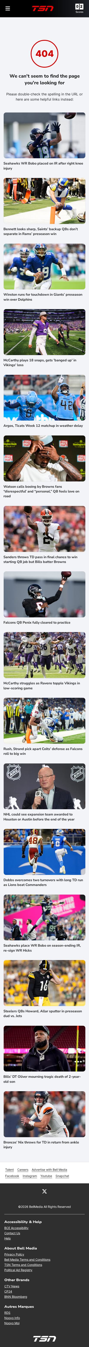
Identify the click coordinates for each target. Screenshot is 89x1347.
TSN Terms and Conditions (23, 1265)
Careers (22, 1169)
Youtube (46, 1176)
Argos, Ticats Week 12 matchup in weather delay (43, 425)
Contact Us (12, 1233)
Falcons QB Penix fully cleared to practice (36, 622)
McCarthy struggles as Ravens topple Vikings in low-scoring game (41, 685)
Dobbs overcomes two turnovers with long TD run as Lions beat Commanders (43, 882)
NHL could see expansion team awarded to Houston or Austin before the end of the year (39, 817)
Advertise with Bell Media (49, 1169)
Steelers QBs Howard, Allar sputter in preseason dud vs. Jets (42, 1013)
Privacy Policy (14, 1254)
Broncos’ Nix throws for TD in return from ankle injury (41, 1145)
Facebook (12, 1176)
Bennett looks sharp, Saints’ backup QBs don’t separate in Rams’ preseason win (40, 231)
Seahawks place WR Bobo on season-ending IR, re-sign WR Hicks (42, 948)
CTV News (11, 1286)
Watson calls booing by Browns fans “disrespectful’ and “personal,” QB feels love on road (41, 491)
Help (7, 1238)
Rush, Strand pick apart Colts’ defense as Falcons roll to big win (43, 751)
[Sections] (7, 8)
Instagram (30, 1176)
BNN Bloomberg (15, 1296)
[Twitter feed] (44, 1191)
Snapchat (62, 1176)
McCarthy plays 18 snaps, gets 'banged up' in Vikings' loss (39, 362)
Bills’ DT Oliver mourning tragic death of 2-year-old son (42, 1079)
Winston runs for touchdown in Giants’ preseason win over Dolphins (42, 297)
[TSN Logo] (43, 8)
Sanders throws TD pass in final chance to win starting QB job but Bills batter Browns (40, 559)
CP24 (8, 1291)
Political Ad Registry (18, 1270)
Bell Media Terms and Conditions (27, 1259)
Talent (9, 1169)
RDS (7, 1312)
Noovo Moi (11, 1323)
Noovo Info (12, 1318)
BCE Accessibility (16, 1228)
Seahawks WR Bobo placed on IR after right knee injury (43, 166)
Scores (79, 12)
